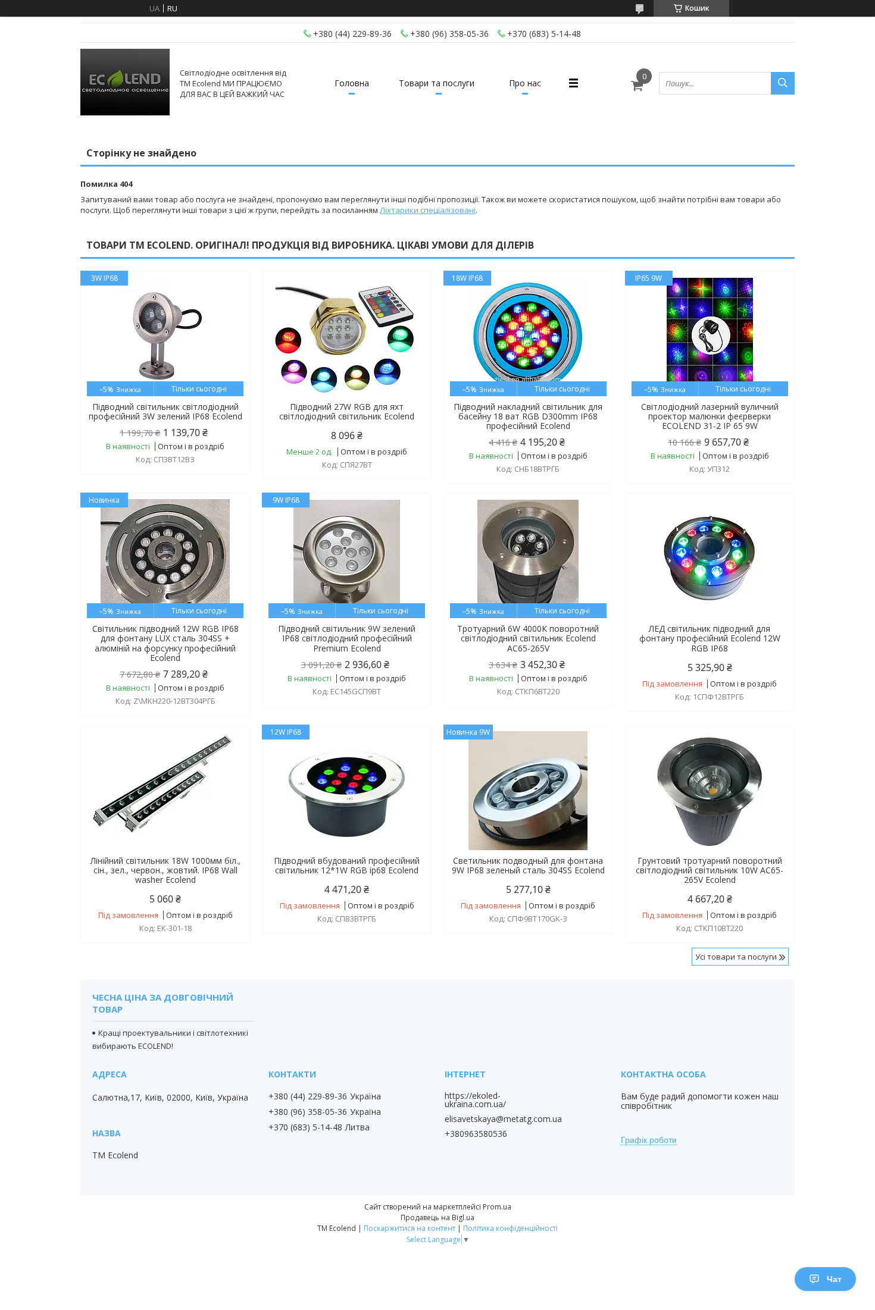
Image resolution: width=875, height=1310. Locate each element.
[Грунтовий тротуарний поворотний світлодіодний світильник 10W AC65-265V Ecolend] (710, 790)
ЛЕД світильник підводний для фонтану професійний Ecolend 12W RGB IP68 (709, 638)
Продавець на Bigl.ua (437, 1217)
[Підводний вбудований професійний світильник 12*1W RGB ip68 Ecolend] (346, 790)
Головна (352, 83)
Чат (834, 1279)
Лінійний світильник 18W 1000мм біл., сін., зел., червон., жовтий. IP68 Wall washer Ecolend (165, 870)
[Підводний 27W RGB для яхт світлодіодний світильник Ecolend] (346, 336)
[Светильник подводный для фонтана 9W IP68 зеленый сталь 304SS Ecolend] (528, 790)
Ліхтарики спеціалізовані (428, 210)
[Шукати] (783, 83)
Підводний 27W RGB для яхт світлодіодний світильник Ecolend (346, 411)
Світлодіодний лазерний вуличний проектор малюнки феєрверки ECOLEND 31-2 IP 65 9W (710, 416)
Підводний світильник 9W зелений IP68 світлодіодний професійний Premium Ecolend (346, 638)
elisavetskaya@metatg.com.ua (503, 1119)
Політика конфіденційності (510, 1228)
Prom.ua (497, 1207)
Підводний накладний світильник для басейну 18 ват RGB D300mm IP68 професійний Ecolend (528, 416)
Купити (228, 301)
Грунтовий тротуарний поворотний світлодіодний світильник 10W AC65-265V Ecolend (709, 870)
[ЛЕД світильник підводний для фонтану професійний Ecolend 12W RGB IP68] (710, 558)
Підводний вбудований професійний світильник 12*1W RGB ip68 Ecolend (347, 865)
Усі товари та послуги (736, 956)
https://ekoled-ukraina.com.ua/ (475, 1100)
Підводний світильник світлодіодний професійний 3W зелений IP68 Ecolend (165, 411)
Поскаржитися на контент (409, 1228)
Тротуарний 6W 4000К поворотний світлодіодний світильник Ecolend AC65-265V (528, 638)
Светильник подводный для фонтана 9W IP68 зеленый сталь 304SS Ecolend (528, 865)
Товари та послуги (436, 83)
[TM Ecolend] (125, 83)
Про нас (525, 83)
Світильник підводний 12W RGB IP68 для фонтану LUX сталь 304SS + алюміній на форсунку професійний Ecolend (165, 643)
